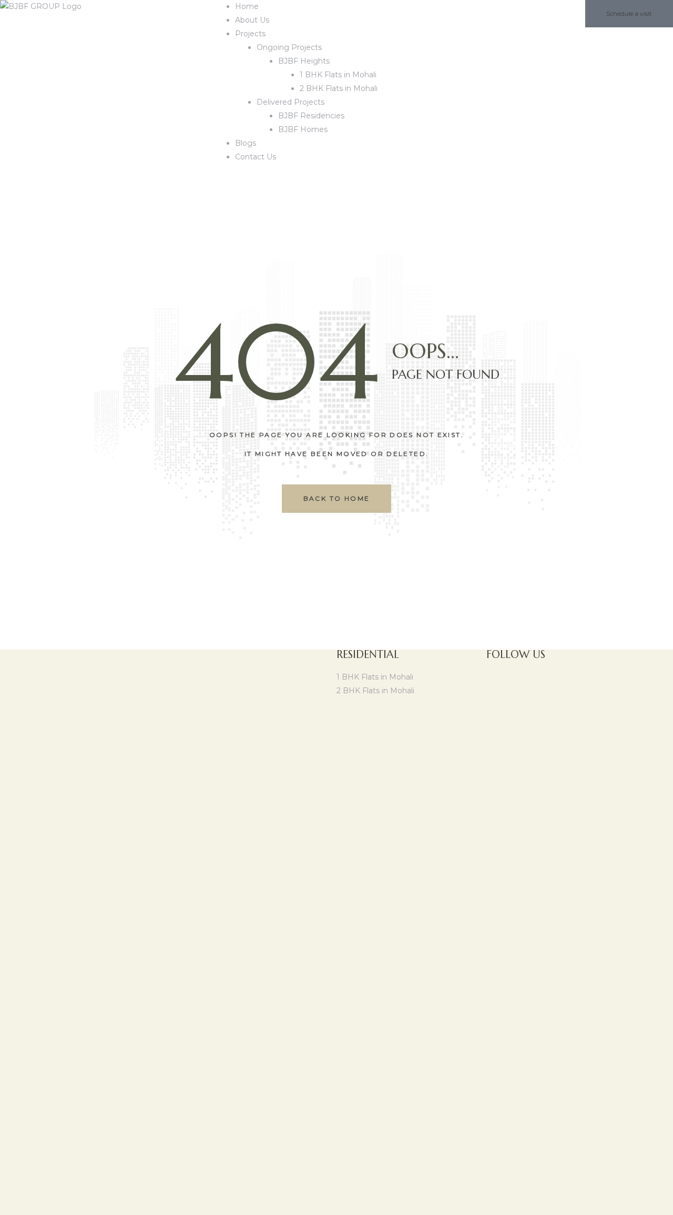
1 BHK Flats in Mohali (338, 74)
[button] (629, 13)
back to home (336, 498)
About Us (252, 20)
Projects (250, 33)
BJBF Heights (304, 61)
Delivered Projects (290, 102)
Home (247, 6)
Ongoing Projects (289, 47)
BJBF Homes (303, 129)
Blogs (245, 143)
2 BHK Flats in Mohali (339, 88)
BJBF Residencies (311, 115)
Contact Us (255, 156)
